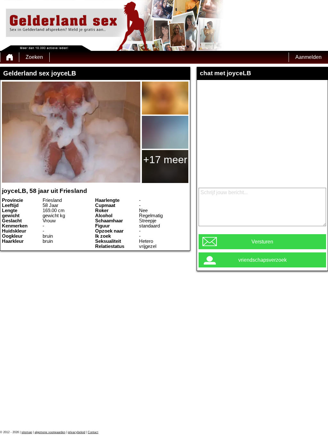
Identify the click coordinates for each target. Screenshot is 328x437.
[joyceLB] (71, 132)
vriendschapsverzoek (262, 260)
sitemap (26, 432)
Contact (93, 432)
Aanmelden (308, 57)
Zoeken (34, 57)
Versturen (262, 241)
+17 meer (165, 159)
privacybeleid (76, 432)
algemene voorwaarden (50, 432)
